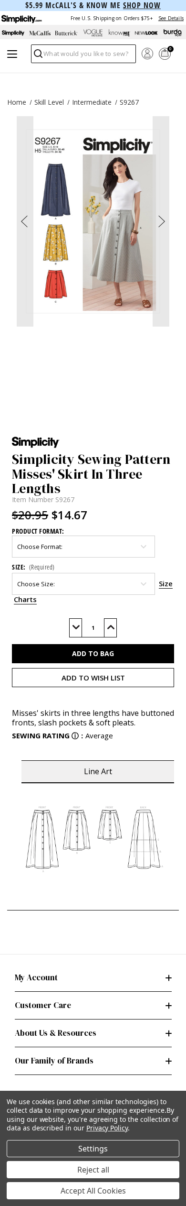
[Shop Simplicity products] (13, 33)
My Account (36, 977)
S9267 (129, 102)
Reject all (93, 1169)
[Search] (37, 56)
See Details (171, 18)
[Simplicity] (21, 18)
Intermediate (92, 102)
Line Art (98, 771)
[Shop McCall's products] (40, 33)
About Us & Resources (55, 1033)
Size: (33, 566)
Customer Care (43, 1005)
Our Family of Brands (54, 1060)
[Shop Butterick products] (66, 33)
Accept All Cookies (93, 1190)
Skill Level (49, 102)
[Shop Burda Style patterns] (172, 33)
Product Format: (38, 531)
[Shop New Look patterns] (146, 33)
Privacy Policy (107, 1127)
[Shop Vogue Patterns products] (93, 33)
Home (16, 102)
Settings (93, 1148)
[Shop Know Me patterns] (119, 33)
